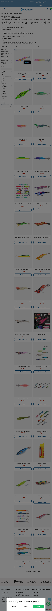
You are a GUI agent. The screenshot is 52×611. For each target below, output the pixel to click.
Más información (30, 602)
